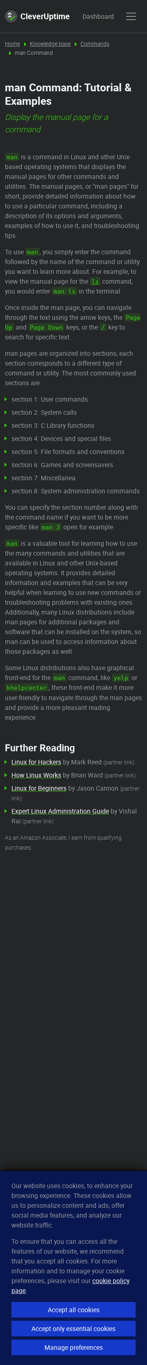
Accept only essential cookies (73, 1328)
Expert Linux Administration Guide (60, 811)
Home (12, 43)
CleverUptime (45, 16)
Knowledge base (50, 43)
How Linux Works (36, 775)
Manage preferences (74, 1347)
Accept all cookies (74, 1309)
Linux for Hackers (36, 761)
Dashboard (90, 16)
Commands (94, 43)
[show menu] (131, 16)
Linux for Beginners (39, 788)
